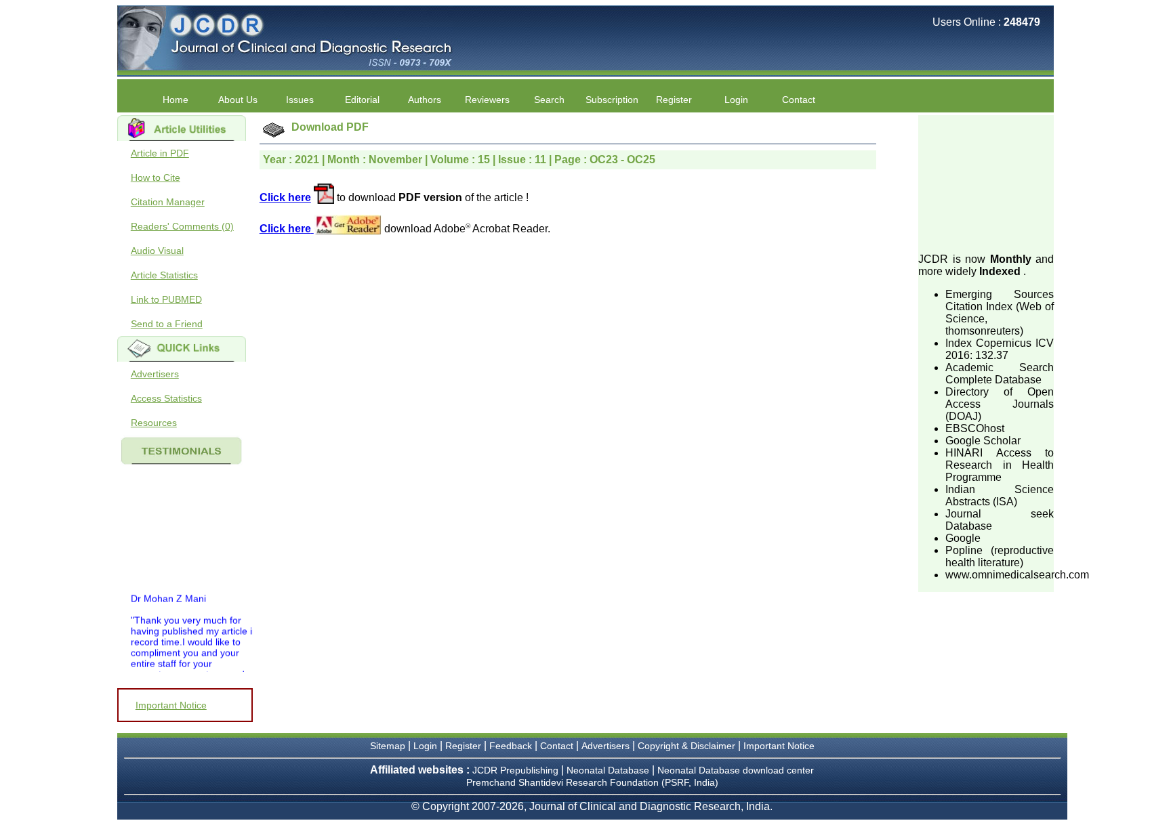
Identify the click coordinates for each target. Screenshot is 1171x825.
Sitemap (387, 745)
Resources (154, 422)
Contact (798, 99)
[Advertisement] (986, 183)
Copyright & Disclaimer (686, 745)
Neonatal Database (609, 770)
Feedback (510, 745)
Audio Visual (157, 250)
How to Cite (155, 177)
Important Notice (171, 705)
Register (463, 745)
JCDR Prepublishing (515, 770)
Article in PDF (160, 153)
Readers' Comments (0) (182, 226)
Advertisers (155, 373)
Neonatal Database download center (735, 770)
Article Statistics (164, 275)
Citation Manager (168, 201)
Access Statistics (166, 398)
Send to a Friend (167, 323)
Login (736, 99)
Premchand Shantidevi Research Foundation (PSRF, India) (592, 782)
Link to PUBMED (166, 299)
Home (175, 99)
